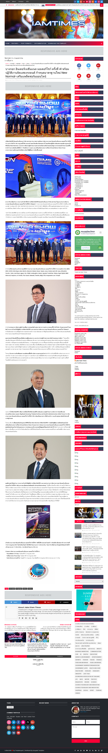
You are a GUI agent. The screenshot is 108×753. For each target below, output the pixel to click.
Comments (98, 521)
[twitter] (78, 1)
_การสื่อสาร (78, 287)
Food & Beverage (95, 662)
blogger (15, 656)
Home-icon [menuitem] (78, 176)
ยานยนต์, (29, 80)
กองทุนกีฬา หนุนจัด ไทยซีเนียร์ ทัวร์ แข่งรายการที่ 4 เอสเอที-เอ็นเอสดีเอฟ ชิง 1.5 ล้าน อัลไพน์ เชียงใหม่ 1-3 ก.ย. (92, 526)
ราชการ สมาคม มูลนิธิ (88, 637)
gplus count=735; (79, 336)
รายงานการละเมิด (80, 130)
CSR (77, 654)
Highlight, (33, 80)
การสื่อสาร (78, 629)
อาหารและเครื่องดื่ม (81, 648)
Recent (79, 521)
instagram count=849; (81, 342)
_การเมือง (77, 284)
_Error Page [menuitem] (78, 188)
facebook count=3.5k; (80, 333)
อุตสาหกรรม (91, 648)
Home (8, 1)
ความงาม (90, 629)
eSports (78, 660)
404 (27, 1)
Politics (94, 679)
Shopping (78, 690)
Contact (20, 1)
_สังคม (76, 304)
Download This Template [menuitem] (82, 181)
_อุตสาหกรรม (78, 309)
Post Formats (26, 43)
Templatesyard (19, 750)
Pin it (49, 602)
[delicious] (101, 1)
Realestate (79, 682)
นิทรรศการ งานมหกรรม (92, 632)
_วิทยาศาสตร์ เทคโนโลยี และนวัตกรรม (85, 302)
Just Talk (86, 673)
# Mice (24, 588)
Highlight (18, 63)
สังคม (99, 643)
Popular (89, 521)
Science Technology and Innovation (87, 685)
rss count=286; (79, 343)
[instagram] (98, 1)
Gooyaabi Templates (38, 750)
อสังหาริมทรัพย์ (86, 646)
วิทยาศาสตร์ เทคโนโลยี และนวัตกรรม (86, 643)
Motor (28, 63)
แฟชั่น (97, 635)
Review (87, 682)
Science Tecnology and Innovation (87, 687)
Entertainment (97, 657)
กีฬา (84, 629)
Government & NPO (24, 5)
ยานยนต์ (12, 63)
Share (32, 602)
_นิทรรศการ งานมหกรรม (81, 294)
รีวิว (76, 312)
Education (93, 654)
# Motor (30, 588)
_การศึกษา (77, 285)
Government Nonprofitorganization (87, 665)
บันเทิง (77, 635)
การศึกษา (94, 626)
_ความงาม (77, 290)
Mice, (37, 80)
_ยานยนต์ (77, 300)
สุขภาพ (77, 646)
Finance (99, 660)
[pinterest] (84, 1)
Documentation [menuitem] (79, 179)
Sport (92, 690)
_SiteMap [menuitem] (77, 193)
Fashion (77, 369)
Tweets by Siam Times (81, 272)
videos (78, 693)
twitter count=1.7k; (80, 335)
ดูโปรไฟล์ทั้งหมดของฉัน (81, 363)
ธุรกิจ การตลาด (80, 632)
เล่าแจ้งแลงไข (90, 640)
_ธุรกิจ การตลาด (79, 292)
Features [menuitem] (77, 189)
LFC (77, 679)
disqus (38, 656)
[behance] (95, 1)
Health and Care (95, 668)
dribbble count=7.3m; (80, 340)
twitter (76, 260)
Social (86, 690)
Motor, (41, 80)
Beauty (77, 368)
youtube (77, 261)
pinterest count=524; (80, 339)
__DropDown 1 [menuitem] (79, 183)
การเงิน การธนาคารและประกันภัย (85, 623)
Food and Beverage (82, 662)
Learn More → (84, 712)
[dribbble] (90, 1)
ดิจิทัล (96, 629)
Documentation (40, 43)
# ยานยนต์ (12, 588)
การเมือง (87, 626)
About (14, 1)
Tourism (98, 690)
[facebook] (75, 1)
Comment (66, 602)
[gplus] (81, 1)
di (80, 654)
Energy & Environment (83, 657)
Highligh (88, 671)
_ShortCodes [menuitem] (78, 192)
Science (93, 682)
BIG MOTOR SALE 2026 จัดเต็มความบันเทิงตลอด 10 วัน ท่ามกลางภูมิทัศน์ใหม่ (15, 645)
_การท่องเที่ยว (78, 283)
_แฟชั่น (76, 298)
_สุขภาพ (77, 305)
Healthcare (79, 671)
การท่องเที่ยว (79, 626)
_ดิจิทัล (76, 291)
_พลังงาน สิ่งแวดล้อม (80, 297)
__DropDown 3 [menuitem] (79, 186)
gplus (76, 264)
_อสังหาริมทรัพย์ (79, 307)
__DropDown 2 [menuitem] (79, 185)
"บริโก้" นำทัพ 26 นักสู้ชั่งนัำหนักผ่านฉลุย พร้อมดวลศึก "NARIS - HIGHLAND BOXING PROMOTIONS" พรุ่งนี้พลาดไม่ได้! (92, 548)
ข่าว (76, 280)
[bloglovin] (87, 1)
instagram (77, 262)
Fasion (92, 660)
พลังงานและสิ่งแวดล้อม (87, 635)
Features (14, 43)
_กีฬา (76, 288)
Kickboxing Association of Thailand (87, 676)
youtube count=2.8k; (80, 338)
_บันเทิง (77, 295)
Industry (78, 673)
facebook (60, 656)
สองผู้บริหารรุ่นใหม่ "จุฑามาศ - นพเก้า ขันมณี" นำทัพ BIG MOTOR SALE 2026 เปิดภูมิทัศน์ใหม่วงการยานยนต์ (60, 645)
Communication (96, 651)
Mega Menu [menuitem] (78, 178)
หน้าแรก (77, 497)
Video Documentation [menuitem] (81, 195)
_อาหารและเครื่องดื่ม (80, 308)
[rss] (93, 1)
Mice (23, 63)
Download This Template (57, 43)
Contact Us (78, 205)
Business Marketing (82, 651)
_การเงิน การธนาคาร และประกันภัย (84, 281)
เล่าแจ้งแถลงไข (79, 311)
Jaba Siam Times (81, 360)
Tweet (15, 602)
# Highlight (19, 588)
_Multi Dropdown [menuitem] (79, 191)
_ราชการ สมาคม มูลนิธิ (81, 301)
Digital (86, 654)
